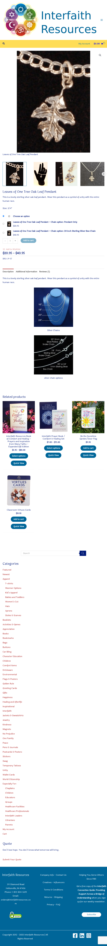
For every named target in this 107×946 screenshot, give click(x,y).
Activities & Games (11, 624)
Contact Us (61, 875)
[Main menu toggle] (101, 20)
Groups (8, 802)
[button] (4, 44)
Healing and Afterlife (12, 701)
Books (6, 633)
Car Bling (7, 651)
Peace (5, 742)
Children (7, 661)
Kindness (7, 724)
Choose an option (21, 216)
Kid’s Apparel (11, 592)
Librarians (10, 820)
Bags (5, 642)
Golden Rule (8, 683)
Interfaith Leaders (13, 815)
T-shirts (9, 583)
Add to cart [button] (88, 448)
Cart (5, 833)
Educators (10, 797)
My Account (8, 829)
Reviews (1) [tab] (44, 271)
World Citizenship (11, 779)
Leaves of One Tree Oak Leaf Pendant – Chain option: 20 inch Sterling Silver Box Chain (54, 231)
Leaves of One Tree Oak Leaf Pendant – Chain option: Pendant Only (45, 222)
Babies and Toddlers (14, 597)
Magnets (7, 729)
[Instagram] (88, 935)
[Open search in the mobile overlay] (53, 553)
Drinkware (8, 670)
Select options (18, 455)
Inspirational (8, 706)
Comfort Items (10, 665)
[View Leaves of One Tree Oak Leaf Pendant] (15, 174)
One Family (8, 738)
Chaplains (10, 788)
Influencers (59, 882)
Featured (7, 569)
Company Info (47, 875)
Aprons (8, 610)
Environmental (10, 674)
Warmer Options (13, 588)
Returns (48, 897)
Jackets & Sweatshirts (13, 715)
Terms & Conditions (53, 889)
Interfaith (7, 711)
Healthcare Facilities (14, 806)
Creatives (47, 882)
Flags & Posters (10, 679)
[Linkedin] (82, 935)
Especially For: (10, 783)
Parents (9, 824)
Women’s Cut (11, 601)
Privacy (50, 904)
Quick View (18, 463)
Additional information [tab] (26, 271)
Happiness (8, 697)
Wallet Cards (9, 774)
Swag (5, 761)
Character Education (12, 656)
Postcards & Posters (12, 751)
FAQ (58, 904)
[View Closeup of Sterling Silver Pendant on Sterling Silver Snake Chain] (92, 174)
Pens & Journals (10, 747)
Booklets (7, 620)
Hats (7, 606)
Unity (5, 770)
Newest (6, 574)
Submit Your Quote (12, 859)
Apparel (6, 579)
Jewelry (6, 720)
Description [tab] (8, 271)
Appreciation (9, 629)
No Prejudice (9, 733)
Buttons (6, 647)
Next (104, 174)
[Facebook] (75, 935)
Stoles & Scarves (13, 615)
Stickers (6, 756)
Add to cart (28, 240)
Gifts (5, 692)
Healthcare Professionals (17, 811)
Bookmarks (8, 638)
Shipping (58, 897)
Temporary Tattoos (12, 765)
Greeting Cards (10, 688)
